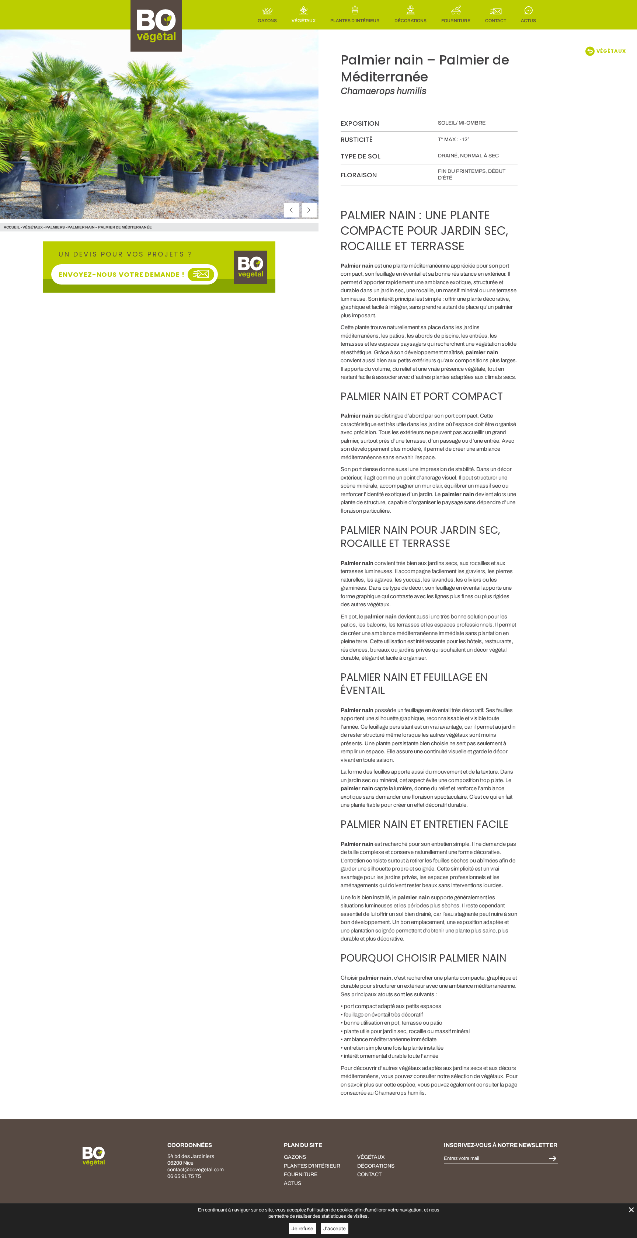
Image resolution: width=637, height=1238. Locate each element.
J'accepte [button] (334, 1228)
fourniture (300, 1174)
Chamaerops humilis (400, 1093)
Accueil (12, 227)
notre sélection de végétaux (470, 1076)
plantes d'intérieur (312, 1165)
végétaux (32, 227)
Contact (369, 1174)
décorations (375, 1165)
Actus (292, 1183)
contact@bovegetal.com (195, 1169)
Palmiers (55, 227)
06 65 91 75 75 (184, 1176)
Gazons (295, 1157)
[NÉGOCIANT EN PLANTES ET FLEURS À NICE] (93, 1156)
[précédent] (291, 210)
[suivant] (309, 210)
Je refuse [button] (302, 1228)
